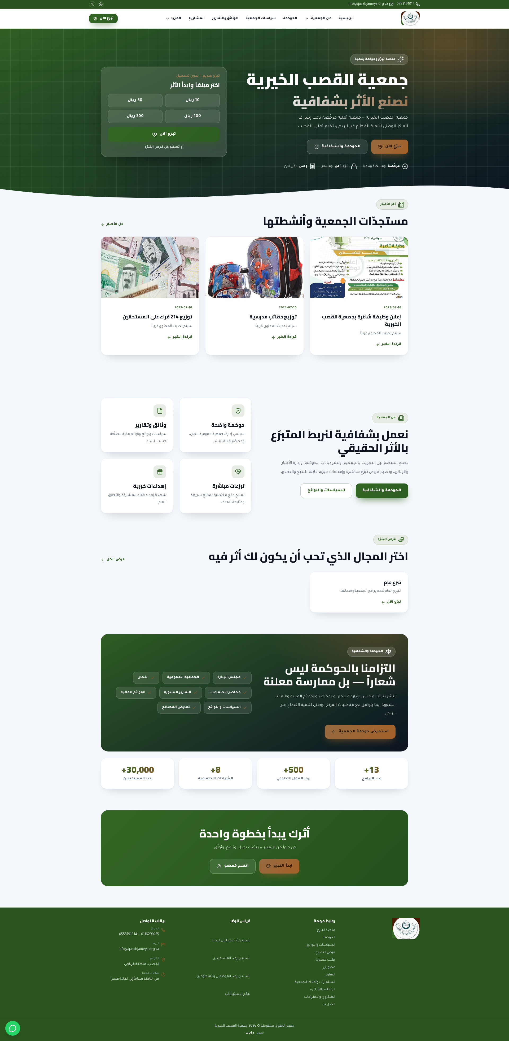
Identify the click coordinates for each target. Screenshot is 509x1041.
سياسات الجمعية (261, 18)
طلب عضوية (325, 960)
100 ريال (192, 116)
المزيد (176, 18)
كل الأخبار (115, 224)
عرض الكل (116, 559)
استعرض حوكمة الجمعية (364, 732)
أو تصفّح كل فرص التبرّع (163, 147)
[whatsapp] (101, 4)
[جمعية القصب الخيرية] (410, 18)
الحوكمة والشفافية (341, 147)
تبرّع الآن (393, 147)
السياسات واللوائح (326, 491)
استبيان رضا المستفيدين (231, 958)
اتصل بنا (328, 1005)
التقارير (330, 975)
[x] (92, 4)
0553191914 (406, 4)
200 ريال (135, 116)
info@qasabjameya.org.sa (368, 4)
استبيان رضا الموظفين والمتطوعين (223, 976)
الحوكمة (290, 18)
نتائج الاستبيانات (237, 994)
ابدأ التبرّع (282, 866)
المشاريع (196, 18)
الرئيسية (346, 18)
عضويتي (329, 967)
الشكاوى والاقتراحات (319, 997)
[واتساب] (12, 1028)
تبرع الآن (106, 18)
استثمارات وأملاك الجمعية (315, 982)
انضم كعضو (236, 866)
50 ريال (135, 101)
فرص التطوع (325, 952)
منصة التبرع (326, 930)
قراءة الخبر (391, 344)
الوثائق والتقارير (225, 18)
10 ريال (193, 101)
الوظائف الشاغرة (322, 990)
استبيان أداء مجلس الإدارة (231, 941)
